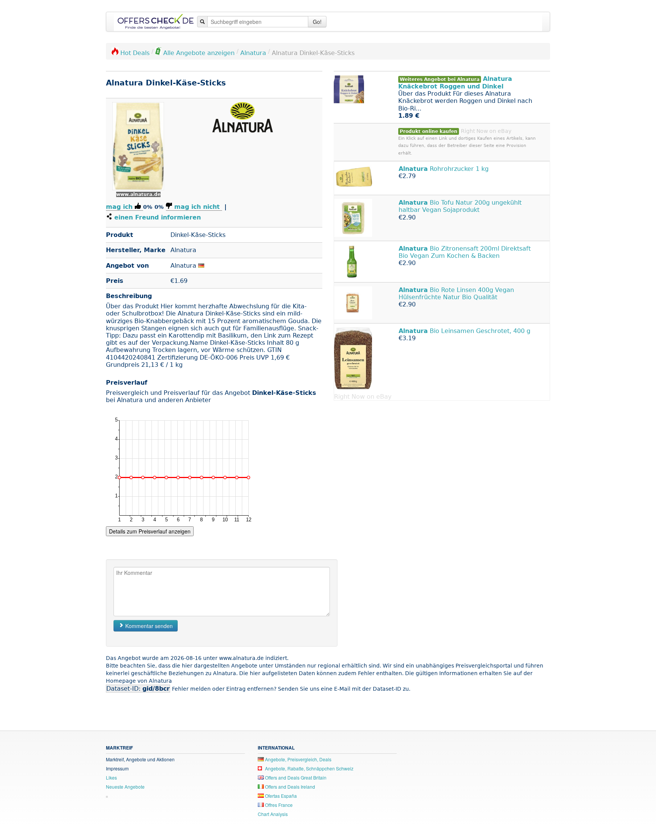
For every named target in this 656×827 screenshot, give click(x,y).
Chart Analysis (273, 814)
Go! (317, 21)
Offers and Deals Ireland (289, 786)
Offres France (278, 805)
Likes (111, 777)
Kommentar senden (148, 626)
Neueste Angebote (125, 786)
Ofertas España (280, 795)
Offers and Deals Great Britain (295, 777)
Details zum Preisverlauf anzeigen (150, 531)
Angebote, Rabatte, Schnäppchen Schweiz (308, 768)
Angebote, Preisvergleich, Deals (297, 759)
